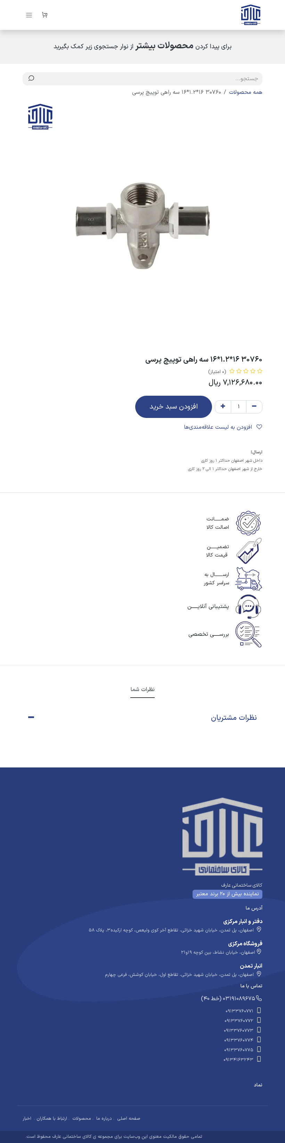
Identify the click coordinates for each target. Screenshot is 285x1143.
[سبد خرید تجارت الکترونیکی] (44, 15)
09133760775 (238, 1050)
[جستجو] (31, 78)
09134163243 (238, 1059)
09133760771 (239, 1011)
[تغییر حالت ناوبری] (29, 15)
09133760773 (238, 1030)
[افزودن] (223, 406)
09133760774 (238, 1040)
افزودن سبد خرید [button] (173, 407)
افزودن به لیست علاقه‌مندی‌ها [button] (219, 427)
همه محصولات (245, 92)
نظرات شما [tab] (142, 689)
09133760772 (239, 1021)
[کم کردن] (254, 406)
